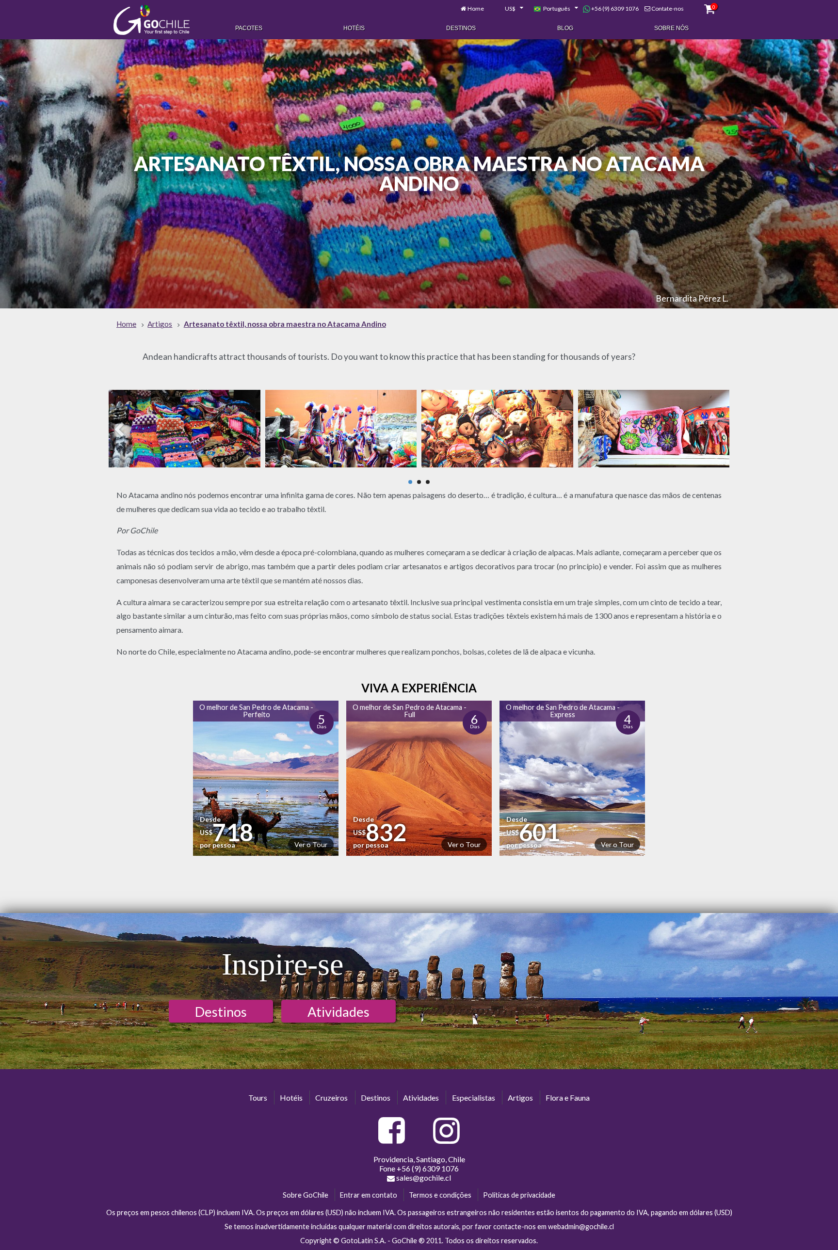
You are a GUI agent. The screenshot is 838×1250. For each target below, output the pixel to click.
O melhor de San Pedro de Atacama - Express (563, 710)
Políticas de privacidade (519, 1195)
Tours (257, 1097)
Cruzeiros (331, 1097)
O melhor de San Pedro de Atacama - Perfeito (256, 710)
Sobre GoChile (305, 1195)
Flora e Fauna (568, 1097)
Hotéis (354, 28)
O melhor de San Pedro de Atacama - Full (410, 710)
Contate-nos (667, 8)
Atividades (338, 1012)
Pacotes (248, 28)
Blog (565, 28)
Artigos (520, 1097)
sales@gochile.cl (423, 1177)
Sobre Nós (671, 28)
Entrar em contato (368, 1195)
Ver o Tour (310, 844)
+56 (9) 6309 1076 (614, 8)
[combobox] (509, 8)
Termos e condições (440, 1195)
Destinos (461, 28)
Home (475, 8)
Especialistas (473, 1097)
